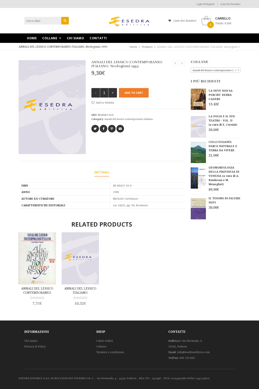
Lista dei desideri (230, 4)
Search (65, 20)
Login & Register (205, 4)
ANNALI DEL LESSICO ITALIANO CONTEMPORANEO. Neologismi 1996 (80, 290)
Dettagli (101, 172)
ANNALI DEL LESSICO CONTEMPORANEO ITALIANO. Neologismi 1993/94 (37, 290)
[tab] (102, 172)
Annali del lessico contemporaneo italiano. (128, 119)
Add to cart (134, 92)
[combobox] (216, 70)
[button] (102, 102)
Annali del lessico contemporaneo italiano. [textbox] (216, 70)
